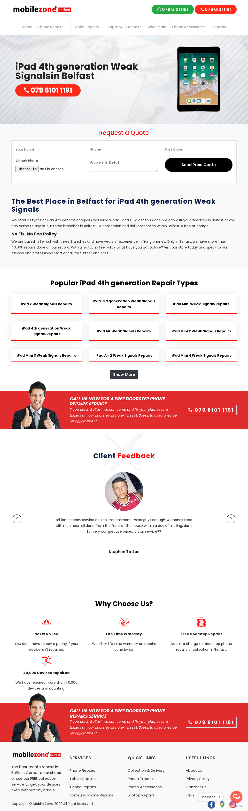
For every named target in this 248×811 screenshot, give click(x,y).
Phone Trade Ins (142, 778)
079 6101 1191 (174, 9)
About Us (194, 770)
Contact (219, 26)
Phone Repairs (51, 26)
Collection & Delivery (146, 770)
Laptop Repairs (141, 795)
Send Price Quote (199, 165)
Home (27, 26)
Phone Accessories (189, 26)
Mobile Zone (43, 803)
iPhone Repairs (83, 786)
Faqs (190, 795)
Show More (124, 374)
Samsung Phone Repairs (91, 795)
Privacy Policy (197, 778)
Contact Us (196, 786)
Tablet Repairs (86, 26)
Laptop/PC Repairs (124, 26)
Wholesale (156, 26)
